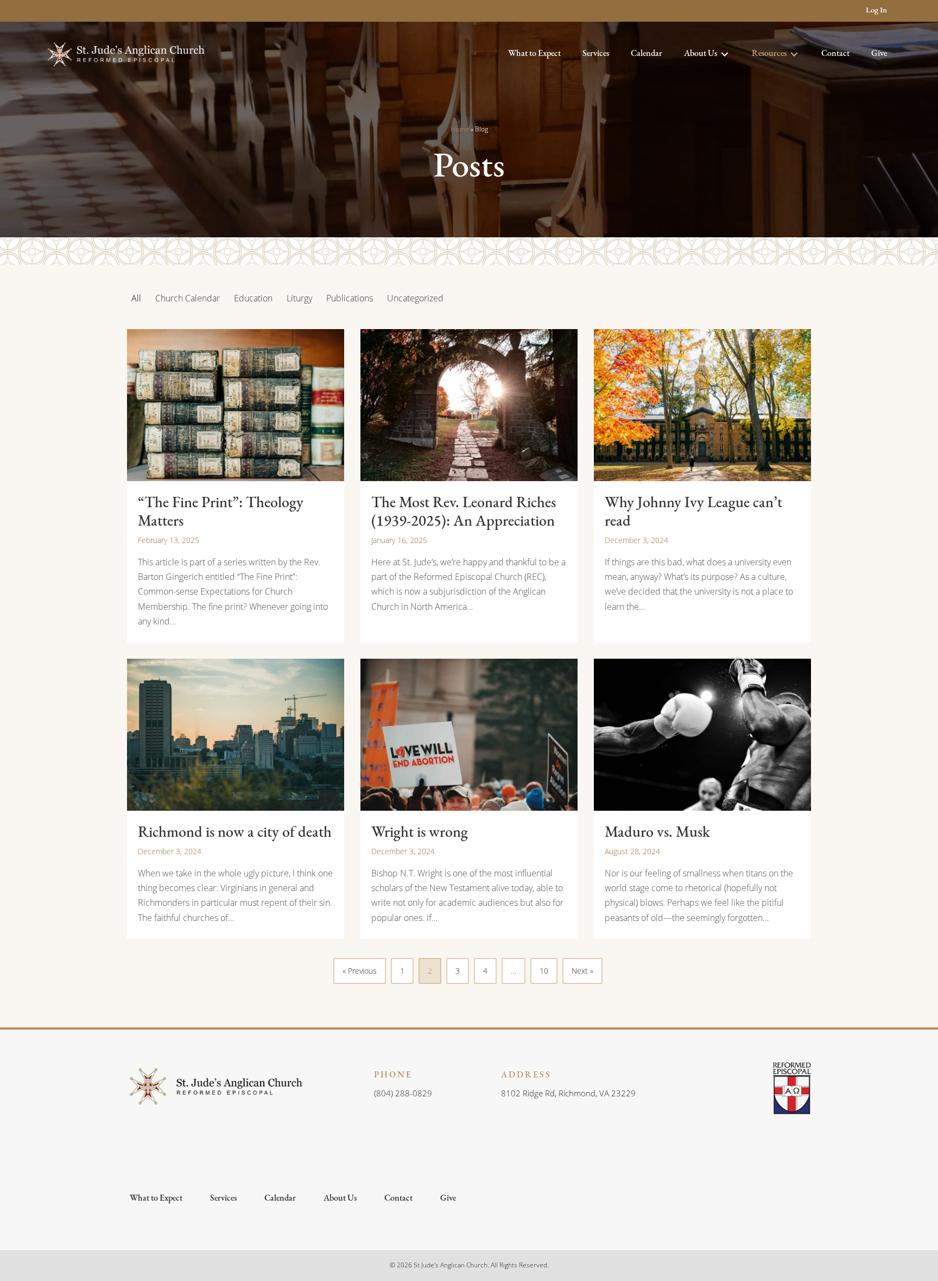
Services (223, 1198)
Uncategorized (415, 298)
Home (460, 129)
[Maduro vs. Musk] (702, 799)
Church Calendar (187, 298)
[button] (52, 11)
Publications (349, 298)
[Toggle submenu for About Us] (724, 54)
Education (253, 298)
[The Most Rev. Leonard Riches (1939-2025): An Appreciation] (469, 485)
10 (544, 971)
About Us (340, 1198)
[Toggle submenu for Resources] (794, 54)
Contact (398, 1198)
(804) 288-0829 (403, 1093)
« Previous (360, 971)
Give (448, 1198)
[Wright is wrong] (469, 799)
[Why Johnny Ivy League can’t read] (702, 485)
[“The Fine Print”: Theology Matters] (235, 485)
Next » (582, 971)
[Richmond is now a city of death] (235, 799)
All (136, 298)
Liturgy (299, 298)
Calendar (280, 1198)
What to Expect (156, 1198)
